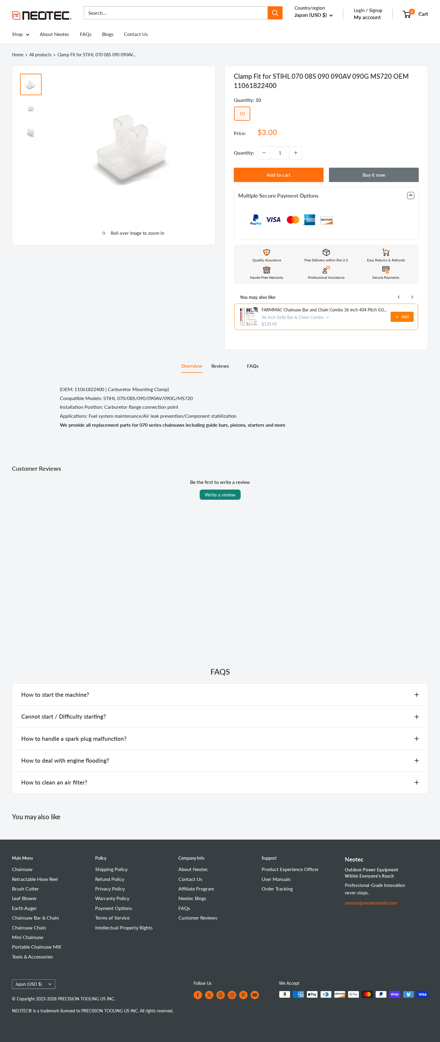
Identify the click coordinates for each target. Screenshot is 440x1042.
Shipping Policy (111, 869)
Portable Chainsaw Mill (36, 946)
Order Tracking (277, 888)
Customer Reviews (197, 917)
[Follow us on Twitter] (209, 995)
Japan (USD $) (28, 984)
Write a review (220, 494)
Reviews (220, 366)
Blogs (107, 34)
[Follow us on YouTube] (255, 995)
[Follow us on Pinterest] (243, 995)
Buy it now (373, 175)
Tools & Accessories (32, 956)
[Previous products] (399, 297)
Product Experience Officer (290, 869)
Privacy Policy (110, 888)
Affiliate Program (196, 888)
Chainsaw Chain (29, 927)
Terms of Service (112, 917)
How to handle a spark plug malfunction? (74, 738)
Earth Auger (24, 908)
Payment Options (113, 908)
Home (17, 54)
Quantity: (244, 152)
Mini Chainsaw (27, 937)
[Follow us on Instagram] (232, 995)
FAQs (86, 34)
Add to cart (279, 175)
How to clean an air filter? (54, 782)
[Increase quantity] (295, 152)
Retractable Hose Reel (35, 879)
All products (40, 54)
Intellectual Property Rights (124, 927)
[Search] (275, 12)
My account (367, 17)
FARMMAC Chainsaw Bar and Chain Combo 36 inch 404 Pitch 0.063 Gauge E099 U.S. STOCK (324, 309)
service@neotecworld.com (371, 902)
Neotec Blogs (192, 898)
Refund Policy (109, 879)
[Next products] (412, 297)
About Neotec (54, 34)
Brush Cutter (25, 888)
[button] (326, 196)
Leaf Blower (24, 898)
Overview (191, 366)
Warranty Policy (112, 898)
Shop (17, 34)
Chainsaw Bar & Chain (35, 917)
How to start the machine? (55, 694)
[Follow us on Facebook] (198, 995)
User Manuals (276, 879)
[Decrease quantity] (264, 152)
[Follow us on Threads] (220, 995)
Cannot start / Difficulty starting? (63, 716)
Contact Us (136, 34)
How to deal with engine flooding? (65, 760)
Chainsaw (22, 869)
